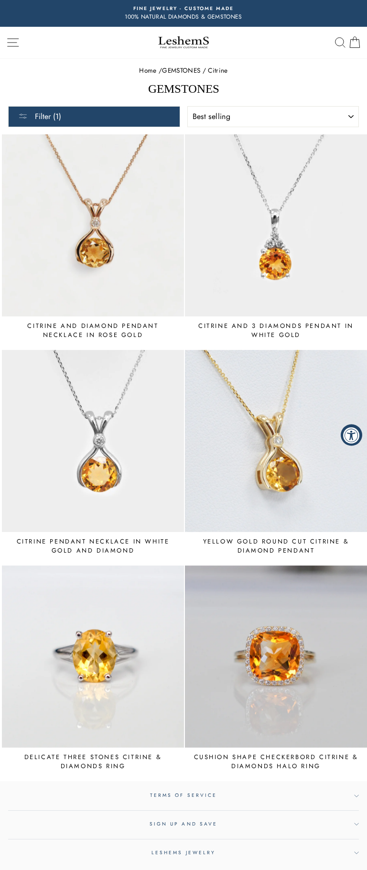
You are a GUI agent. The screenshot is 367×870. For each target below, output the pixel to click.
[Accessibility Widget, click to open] (351, 435)
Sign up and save (183, 823)
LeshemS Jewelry (183, 852)
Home (147, 70)
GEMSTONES (181, 70)
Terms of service (183, 795)
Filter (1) (46, 116)
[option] (183, 13)
